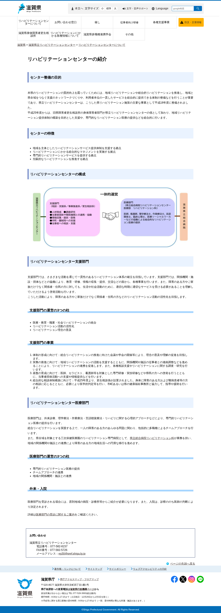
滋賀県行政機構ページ (82, 589)
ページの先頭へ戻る (182, 563)
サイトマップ (95, 569)
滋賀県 (21, 44)
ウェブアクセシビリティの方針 (150, 569)
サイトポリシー (117, 569)
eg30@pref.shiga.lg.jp (72, 553)
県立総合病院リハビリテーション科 (152, 438)
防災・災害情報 (193, 22)
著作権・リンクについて (67, 569)
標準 (108, 8)
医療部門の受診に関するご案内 (55, 514)
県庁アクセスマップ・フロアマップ (79, 579)
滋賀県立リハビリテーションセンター (51, 44)
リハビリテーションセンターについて (101, 44)
